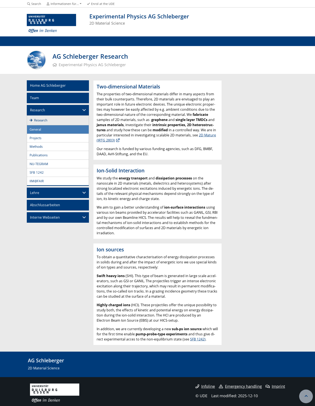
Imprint (278, 386)
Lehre (34, 192)
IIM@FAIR (37, 181)
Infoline (208, 386)
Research (37, 110)
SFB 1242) (198, 339)
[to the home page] (51, 23)
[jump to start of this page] (306, 396)
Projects (35, 138)
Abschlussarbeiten (45, 205)
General (35, 129)
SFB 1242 (37, 172)
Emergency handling (243, 386)
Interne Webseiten (45, 217)
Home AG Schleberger (48, 85)
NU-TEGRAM (39, 164)
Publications (39, 155)
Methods (36, 146)
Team (34, 98)
